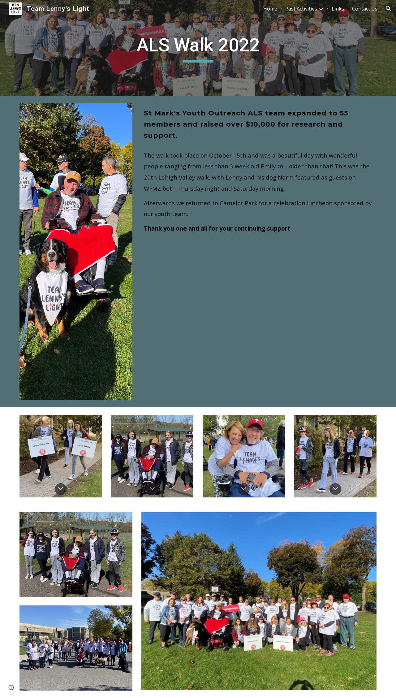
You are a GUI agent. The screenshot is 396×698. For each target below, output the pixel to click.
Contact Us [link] (364, 8)
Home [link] (270, 8)
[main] (198, 48)
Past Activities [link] (301, 8)
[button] (388, 8)
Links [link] (338, 8)
